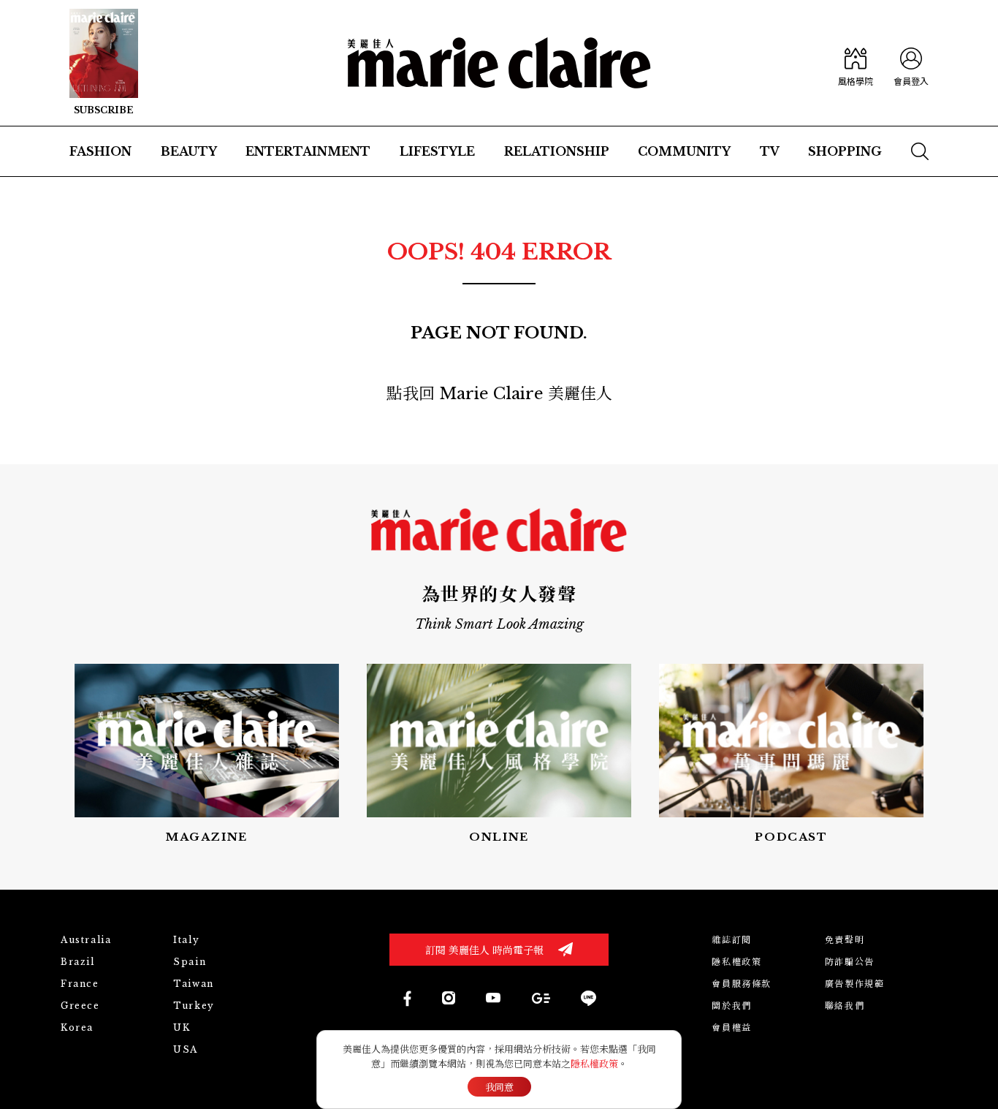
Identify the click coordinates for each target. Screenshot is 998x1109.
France (80, 983)
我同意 (499, 1087)
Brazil (78, 961)
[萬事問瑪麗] (791, 755)
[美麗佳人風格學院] (855, 62)
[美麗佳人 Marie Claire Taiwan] (406, 998)
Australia (86, 939)
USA (185, 1049)
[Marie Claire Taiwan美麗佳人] (493, 998)
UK (181, 1027)
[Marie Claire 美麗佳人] (499, 62)
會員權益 (731, 1027)
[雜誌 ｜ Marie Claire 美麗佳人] (103, 63)
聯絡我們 (844, 1005)
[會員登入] (911, 62)
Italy (186, 939)
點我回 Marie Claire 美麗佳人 (499, 394)
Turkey (194, 1005)
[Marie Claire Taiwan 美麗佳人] (448, 997)
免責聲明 (844, 939)
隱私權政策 (736, 961)
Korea (77, 1027)
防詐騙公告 (850, 961)
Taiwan (193, 983)
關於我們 (731, 1005)
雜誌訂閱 (731, 939)
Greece (80, 1005)
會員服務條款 (742, 983)
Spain (189, 961)
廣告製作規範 (855, 983)
